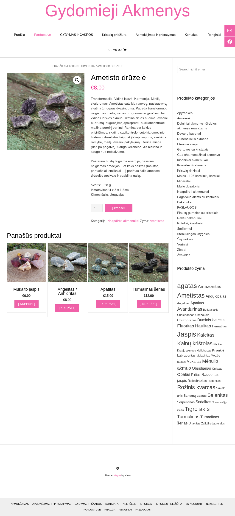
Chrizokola (202, 315)
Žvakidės (183, 255)
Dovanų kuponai (189, 133)
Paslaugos (143, 509)
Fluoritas (185, 326)
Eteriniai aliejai (187, 144)
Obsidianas (201, 368)
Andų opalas (216, 296)
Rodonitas (214, 380)
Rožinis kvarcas (196, 387)
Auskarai (183, 118)
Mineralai (183, 181)
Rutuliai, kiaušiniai (190, 223)
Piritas (196, 375)
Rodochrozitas (197, 380)
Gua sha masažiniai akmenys (198, 154)
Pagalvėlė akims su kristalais (198, 197)
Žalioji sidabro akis (213, 423)
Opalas (183, 374)
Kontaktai (191, 34)
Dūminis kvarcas (210, 320)
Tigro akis (197, 409)
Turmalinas (188, 416)
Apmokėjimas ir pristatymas (156, 34)
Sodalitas (203, 401)
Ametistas (157, 221)
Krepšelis (129, 503)
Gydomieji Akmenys (117, 10)
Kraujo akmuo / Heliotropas (194, 350)
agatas (187, 285)
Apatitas (197, 303)
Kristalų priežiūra (114, 34)
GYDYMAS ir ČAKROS (76, 34)
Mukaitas (194, 361)
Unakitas (194, 423)
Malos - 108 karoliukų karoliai (198, 176)
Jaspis (186, 334)
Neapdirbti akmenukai (80, 66)
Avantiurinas (189, 309)
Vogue (117, 475)
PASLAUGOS (186, 207)
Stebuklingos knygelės (193, 234)
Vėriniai (182, 244)
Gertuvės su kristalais (192, 149)
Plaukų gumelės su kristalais (197, 213)
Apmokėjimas (20, 503)
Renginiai (214, 34)
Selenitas (217, 395)
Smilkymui (184, 228)
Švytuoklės (185, 239)
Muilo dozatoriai (188, 186)
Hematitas (219, 326)
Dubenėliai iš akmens (192, 139)
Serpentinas (186, 402)
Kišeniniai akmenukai (192, 160)
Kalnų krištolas (195, 343)
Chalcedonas (185, 315)
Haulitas (203, 326)
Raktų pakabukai (189, 218)
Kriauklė (218, 350)
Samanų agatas (195, 395)
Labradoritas (186, 355)
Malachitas (203, 355)
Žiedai (181, 249)
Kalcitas (206, 334)
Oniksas (217, 368)
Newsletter (214, 503)
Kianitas (217, 344)
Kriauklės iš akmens (191, 165)
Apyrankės (185, 113)
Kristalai (146, 503)
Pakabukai (184, 202)
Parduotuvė (42, 34)
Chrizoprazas (186, 320)
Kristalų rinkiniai (188, 170)
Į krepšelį (118, 208)
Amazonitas (209, 286)
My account (194, 503)
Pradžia (19, 34)
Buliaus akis (210, 309)
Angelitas (183, 303)
